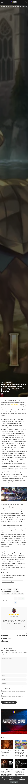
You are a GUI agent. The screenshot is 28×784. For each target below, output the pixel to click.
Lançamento (7, 591)
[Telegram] (15, 602)
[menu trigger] (2, 2)
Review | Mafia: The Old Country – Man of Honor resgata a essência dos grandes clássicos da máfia (7, 772)
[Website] (24, 627)
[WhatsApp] (22, 598)
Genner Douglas (8, 394)
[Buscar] (26, 2)
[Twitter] (19, 598)
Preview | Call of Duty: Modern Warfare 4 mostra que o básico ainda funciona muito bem (20, 772)
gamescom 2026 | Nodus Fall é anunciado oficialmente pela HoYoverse (7, 753)
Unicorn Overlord (18, 593)
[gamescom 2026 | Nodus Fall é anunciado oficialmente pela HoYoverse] (7, 745)
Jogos (16, 589)
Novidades (6, 593)
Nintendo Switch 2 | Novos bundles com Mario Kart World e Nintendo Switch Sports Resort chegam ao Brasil (21, 753)
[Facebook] (15, 598)
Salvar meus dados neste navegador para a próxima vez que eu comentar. (15, 687)
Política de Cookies (21, 779)
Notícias (8, 382)
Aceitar (14, 782)
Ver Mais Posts (14, 616)
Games (3, 382)
